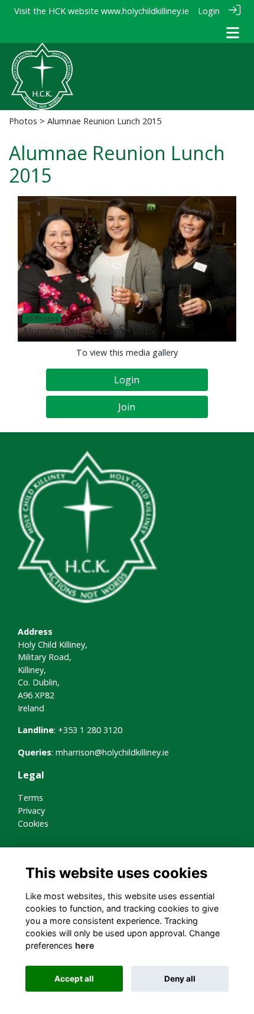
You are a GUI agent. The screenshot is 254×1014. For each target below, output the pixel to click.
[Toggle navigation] (233, 32)
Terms (30, 797)
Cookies (33, 823)
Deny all (180, 978)
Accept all (74, 978)
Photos (23, 121)
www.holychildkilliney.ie (145, 10)
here (85, 945)
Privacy (31, 810)
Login (209, 10)
